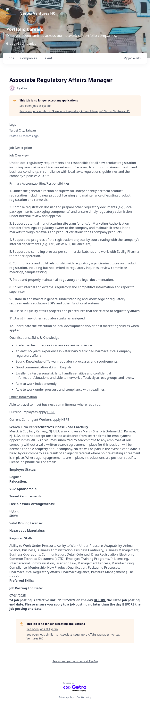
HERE (51, 412)
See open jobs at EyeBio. (35, 106)
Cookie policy (84, 697)
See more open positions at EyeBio (75, 661)
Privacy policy (66, 697)
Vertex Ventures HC (37, 13)
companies (28, 58)
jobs (11, 58)
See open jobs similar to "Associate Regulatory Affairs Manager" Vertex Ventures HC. (75, 111)
